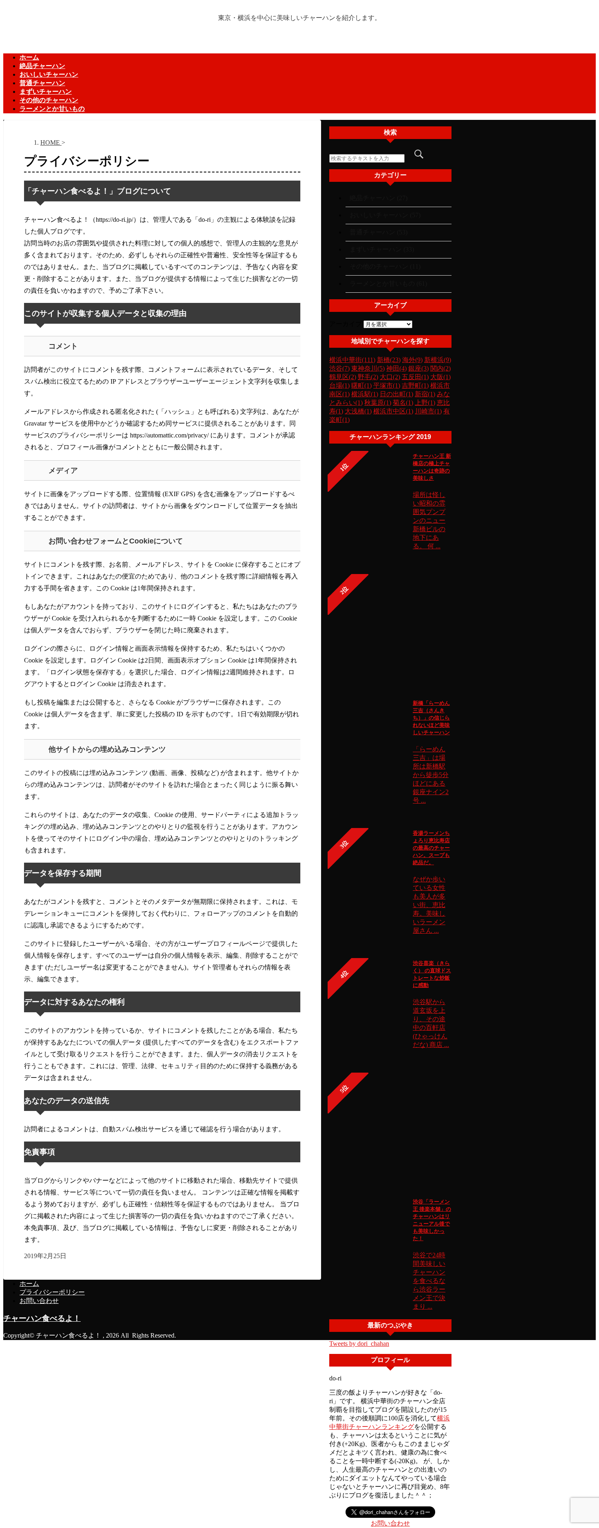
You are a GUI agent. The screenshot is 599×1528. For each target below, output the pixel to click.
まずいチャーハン (46, 91)
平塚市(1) (386, 385)
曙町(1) (361, 385)
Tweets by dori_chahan (359, 1343)
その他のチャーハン (49, 100)
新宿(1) (425, 394)
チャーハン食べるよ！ (42, 1318)
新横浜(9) (437, 359)
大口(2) (390, 376)
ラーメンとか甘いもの (52, 108)
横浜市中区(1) (393, 411)
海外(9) (412, 359)
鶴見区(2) (342, 376)
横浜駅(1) (364, 394)
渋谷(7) (339, 368)
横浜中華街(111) (352, 359)
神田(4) (396, 368)
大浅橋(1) (358, 411)
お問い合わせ (390, 1523)
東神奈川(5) (368, 368)
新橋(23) (389, 359)
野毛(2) (368, 376)
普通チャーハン (42, 82)
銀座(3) (418, 368)
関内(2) (440, 368)
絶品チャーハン (42, 65)
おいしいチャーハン (49, 74)
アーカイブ (345, 323)
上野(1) (425, 402)
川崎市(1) (428, 411)
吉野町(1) (415, 385)
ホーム (29, 57)
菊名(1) (403, 402)
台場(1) (339, 385)
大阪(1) (440, 376)
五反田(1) (415, 376)
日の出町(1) (396, 394)
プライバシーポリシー (52, 1292)
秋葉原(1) (377, 402)
